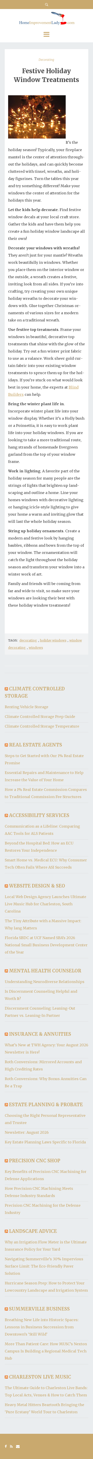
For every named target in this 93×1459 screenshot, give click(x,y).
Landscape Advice (33, 1231)
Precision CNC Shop (34, 1160)
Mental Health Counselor (45, 971)
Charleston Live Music (40, 1377)
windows (36, 648)
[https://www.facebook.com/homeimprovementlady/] (6, 1446)
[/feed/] (11, 1446)
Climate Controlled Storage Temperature (42, 726)
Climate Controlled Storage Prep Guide (40, 716)
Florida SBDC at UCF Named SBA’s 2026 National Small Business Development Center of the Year (46, 944)
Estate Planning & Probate (46, 1104)
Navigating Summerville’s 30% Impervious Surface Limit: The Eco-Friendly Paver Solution (44, 1266)
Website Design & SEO (37, 886)
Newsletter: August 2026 (27, 1132)
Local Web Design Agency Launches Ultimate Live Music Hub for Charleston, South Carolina (45, 904)
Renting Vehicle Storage (26, 707)
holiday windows (53, 640)
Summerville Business (39, 1309)
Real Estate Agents (35, 745)
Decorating (46, 60)
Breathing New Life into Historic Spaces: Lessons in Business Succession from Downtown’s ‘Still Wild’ (42, 1327)
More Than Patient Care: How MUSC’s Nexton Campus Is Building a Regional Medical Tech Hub (46, 1351)
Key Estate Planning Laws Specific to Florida (45, 1142)
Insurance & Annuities (40, 1034)
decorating (28, 640)
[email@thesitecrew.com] (18, 1446)
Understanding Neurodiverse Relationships (44, 981)
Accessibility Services (39, 815)
